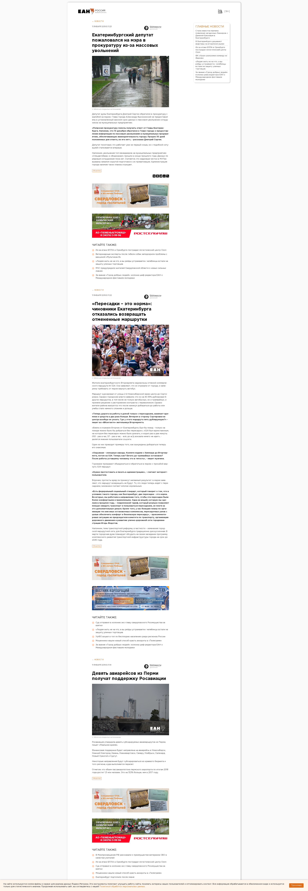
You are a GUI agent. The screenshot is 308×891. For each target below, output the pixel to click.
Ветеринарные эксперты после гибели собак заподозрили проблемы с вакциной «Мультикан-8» (131, 255)
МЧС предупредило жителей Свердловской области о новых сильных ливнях (131, 269)
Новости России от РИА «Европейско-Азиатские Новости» (86, 11)
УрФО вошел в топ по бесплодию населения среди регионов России (130, 637)
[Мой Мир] (164, 176)
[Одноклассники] (157, 176)
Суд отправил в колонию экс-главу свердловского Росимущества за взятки (130, 624)
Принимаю (296, 885)
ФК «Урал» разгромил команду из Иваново (211, 57)
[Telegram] (160, 176)
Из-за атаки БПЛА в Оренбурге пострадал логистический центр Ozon (131, 250)
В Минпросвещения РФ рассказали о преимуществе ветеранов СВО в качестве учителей (131, 856)
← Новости (97, 21)
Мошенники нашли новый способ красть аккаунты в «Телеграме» (129, 641)
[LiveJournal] (167, 176)
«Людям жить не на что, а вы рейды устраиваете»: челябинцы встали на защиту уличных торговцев (132, 262)
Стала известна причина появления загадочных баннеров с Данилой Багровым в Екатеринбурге (212, 34)
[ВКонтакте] (154, 176)
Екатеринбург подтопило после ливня (115, 877)
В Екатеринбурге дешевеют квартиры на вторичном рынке (210, 43)
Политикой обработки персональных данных (122, 887)
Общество (97, 170)
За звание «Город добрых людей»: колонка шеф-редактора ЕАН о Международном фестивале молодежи (129, 276)
